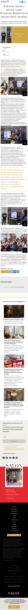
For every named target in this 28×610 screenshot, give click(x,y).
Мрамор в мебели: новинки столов (13, 319)
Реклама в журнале (14, 570)
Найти (20, 2)
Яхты (14, 522)
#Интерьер (6, 353)
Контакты (14, 573)
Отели (14, 524)
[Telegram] (18, 271)
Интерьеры (14, 509)
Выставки (14, 519)
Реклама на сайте (14, 568)
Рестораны (14, 526)
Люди (14, 517)
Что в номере (10, 498)
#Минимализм (12, 353)
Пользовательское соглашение (14, 579)
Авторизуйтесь (7, 287)
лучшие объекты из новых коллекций (15, 102)
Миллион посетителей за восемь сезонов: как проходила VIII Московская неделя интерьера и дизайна (13, 371)
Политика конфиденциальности (14, 582)
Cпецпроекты (14, 530)
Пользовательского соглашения (11, 448)
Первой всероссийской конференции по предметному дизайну (13, 68)
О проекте (14, 565)
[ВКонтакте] (14, 271)
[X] (11, 271)
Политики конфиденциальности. (17, 603)
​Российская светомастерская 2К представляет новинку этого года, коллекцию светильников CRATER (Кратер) (14, 405)
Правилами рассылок (20, 449)
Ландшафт (14, 511)
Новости (14, 507)
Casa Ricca (3, 257)
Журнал (14, 528)
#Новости (6, 324)
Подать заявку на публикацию (14, 576)
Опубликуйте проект (14, 535)
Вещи (14, 515)
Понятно (14, 607)
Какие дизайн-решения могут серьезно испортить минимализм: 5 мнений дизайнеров (13, 342)
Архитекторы (14, 513)
